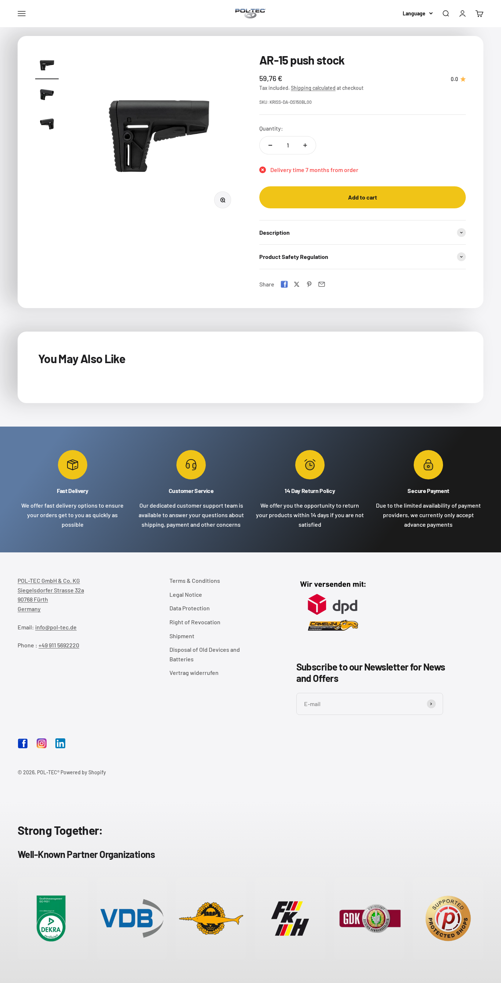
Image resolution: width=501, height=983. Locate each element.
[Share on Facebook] (284, 284)
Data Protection (189, 607)
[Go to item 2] (47, 96)
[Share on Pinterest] (309, 284)
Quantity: (271, 128)
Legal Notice (185, 594)
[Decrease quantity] (270, 145)
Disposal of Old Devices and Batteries (204, 654)
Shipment (181, 635)
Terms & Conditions (194, 580)
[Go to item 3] (47, 125)
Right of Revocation (194, 621)
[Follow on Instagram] (42, 743)
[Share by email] (321, 284)
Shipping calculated (313, 88)
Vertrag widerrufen (194, 672)
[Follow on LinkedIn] (60, 743)
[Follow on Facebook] (23, 746)
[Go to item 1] (47, 66)
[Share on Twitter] (296, 284)
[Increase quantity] (305, 145)
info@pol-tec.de (56, 627)
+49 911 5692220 (59, 645)
